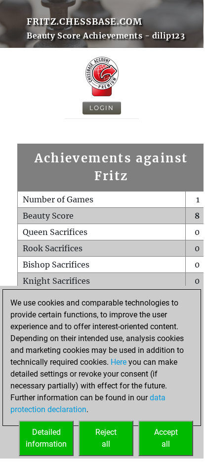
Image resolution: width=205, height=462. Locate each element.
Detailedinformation (46, 438)
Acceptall (166, 438)
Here (118, 362)
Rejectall (106, 438)
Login (101, 108)
